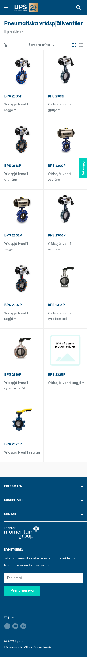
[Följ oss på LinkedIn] (23, 626)
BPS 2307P (13, 305)
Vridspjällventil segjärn (16, 107)
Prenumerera (22, 591)
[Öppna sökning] (78, 7)
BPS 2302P (13, 235)
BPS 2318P (12, 375)
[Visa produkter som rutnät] (74, 45)
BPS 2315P (56, 305)
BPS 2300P (57, 166)
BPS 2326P (13, 444)
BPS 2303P (56, 96)
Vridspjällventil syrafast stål (60, 316)
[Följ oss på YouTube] (15, 626)
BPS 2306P (57, 235)
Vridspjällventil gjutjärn (60, 107)
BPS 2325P (56, 375)
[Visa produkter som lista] (81, 45)
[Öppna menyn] (6, 7)
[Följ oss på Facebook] (7, 626)
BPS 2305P (13, 96)
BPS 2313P (12, 166)
